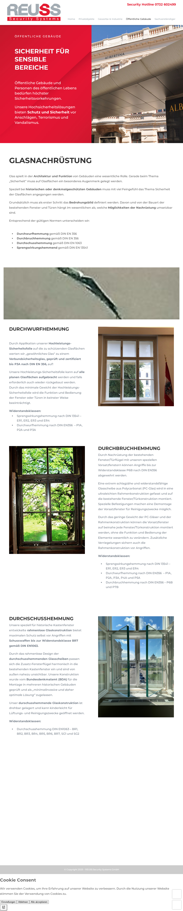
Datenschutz (34, 854)
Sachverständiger (165, 19)
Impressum (16, 854)
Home (71, 19)
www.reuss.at (21, 828)
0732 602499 (151, 4)
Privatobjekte (86, 19)
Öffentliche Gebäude (138, 19)
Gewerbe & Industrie (110, 19)
